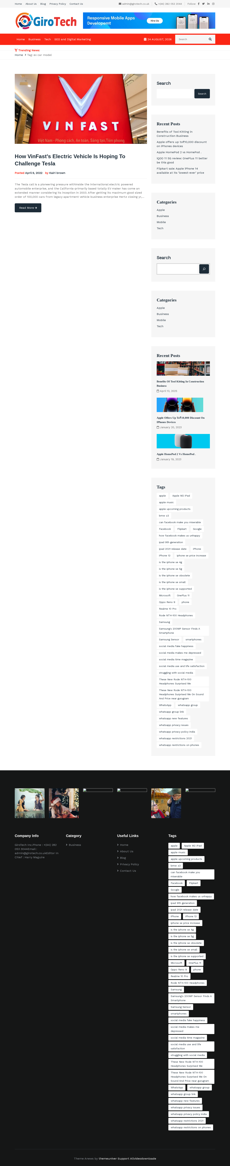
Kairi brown (57, 173)
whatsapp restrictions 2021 (175, 738)
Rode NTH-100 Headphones (176, 615)
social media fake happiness (176, 646)
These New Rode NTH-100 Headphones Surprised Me (175, 681)
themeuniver (108, 1158)
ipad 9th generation (171, 542)
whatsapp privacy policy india (177, 731)
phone (185, 602)
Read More (27, 207)
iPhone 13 (164, 555)
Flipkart (182, 528)
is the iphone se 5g (170, 568)
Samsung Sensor (169, 639)
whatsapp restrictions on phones (179, 745)
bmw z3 (164, 515)
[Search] (204, 269)
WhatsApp (165, 705)
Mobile (161, 222)
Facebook (165, 528)
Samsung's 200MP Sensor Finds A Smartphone (179, 630)
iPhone (197, 548)
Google (197, 528)
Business (34, 39)
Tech (47, 39)
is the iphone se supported (175, 588)
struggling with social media (176, 672)
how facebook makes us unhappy (179, 535)
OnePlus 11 (183, 595)
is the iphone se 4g (170, 562)
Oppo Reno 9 (167, 602)
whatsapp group (188, 705)
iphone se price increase (191, 555)
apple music (166, 502)
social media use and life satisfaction (181, 666)
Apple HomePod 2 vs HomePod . (179, 152)
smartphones (193, 639)
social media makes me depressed (180, 652)
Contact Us (76, 3)
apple (162, 495)
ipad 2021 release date (173, 548)
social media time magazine (176, 659)
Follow (191, 3)
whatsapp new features (173, 718)
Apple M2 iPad (181, 495)
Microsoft (165, 595)
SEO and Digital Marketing (72, 39)
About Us (31, 3)
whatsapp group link (171, 711)
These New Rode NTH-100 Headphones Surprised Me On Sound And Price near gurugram (181, 694)
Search (164, 83)
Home (18, 3)
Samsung (164, 622)
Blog (43, 3)
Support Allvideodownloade (137, 1158)
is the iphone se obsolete (174, 575)
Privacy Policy (57, 3)
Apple (161, 210)
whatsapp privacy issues (173, 725)
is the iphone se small (172, 582)
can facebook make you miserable (180, 522)
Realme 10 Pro (167, 608)
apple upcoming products (174, 508)
